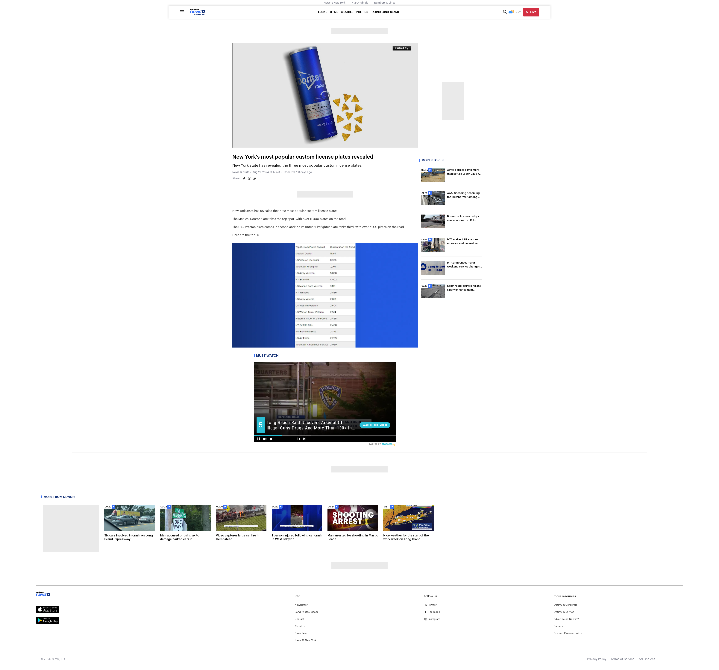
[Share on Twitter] (249, 178)
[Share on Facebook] (243, 178)
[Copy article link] (254, 178)
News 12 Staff (240, 172)
